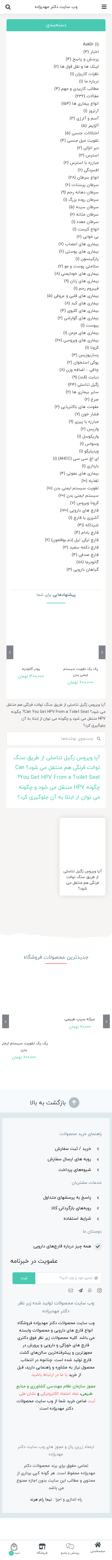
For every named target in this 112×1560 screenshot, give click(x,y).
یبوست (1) (90, 325)
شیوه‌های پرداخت (74, 1170)
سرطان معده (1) (85, 222)
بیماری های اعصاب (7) (78, 244)
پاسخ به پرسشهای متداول (67, 1198)
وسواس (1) (89, 444)
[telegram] (80, 1290)
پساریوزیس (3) (85, 355)
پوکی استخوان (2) (83, 362)
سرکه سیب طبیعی (79, 1019)
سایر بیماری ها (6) (82, 392)
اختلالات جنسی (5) (82, 133)
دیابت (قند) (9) (85, 377)
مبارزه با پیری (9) (84, 422)
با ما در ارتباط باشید (49, 1375)
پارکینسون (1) (87, 259)
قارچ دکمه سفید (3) (81, 547)
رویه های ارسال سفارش (69, 1159)
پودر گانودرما (31, 669)
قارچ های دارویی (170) (79, 510)
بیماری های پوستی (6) (79, 252)
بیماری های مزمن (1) (81, 333)
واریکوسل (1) (88, 436)
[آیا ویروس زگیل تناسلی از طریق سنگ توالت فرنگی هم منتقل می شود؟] (82, 841)
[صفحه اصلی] (98, 1549)
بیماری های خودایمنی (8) (77, 274)
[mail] (71, 1290)
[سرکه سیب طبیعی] (80, 996)
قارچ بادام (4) (86, 533)
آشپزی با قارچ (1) (84, 518)
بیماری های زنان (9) (81, 281)
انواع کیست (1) (86, 229)
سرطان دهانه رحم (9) (80, 192)
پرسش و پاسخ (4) (82, 59)
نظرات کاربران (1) (84, 74)
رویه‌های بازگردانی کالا (71, 1208)
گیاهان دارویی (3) (83, 570)
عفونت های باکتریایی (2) (77, 407)
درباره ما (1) (89, 81)
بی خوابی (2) (88, 237)
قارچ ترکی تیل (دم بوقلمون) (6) (72, 540)
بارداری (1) (90, 466)
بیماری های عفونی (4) (79, 473)
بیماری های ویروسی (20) (77, 340)
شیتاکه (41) (88, 525)
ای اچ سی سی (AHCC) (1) (76, 459)
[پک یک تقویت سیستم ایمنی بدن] (80, 639)
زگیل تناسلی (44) (83, 385)
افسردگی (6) (88, 170)
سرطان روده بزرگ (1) (81, 200)
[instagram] (99, 1290)
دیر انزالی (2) (88, 148)
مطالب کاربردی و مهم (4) (76, 89)
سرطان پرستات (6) (82, 185)
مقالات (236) (87, 96)
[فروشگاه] (42, 1549)
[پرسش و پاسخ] (70, 1549)
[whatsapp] (90, 1290)
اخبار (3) (91, 52)
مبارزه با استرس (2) (81, 163)
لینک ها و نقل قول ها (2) (76, 67)
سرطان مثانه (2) (84, 215)
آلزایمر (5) (90, 126)
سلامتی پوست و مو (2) (78, 266)
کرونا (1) (92, 348)
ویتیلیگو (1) (89, 451)
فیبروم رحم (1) (86, 289)
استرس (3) (89, 155)
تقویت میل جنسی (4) (79, 141)
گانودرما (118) (87, 562)
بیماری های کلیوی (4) (79, 311)
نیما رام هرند (41, 1499)
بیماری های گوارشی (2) (78, 318)
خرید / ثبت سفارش (73, 1149)
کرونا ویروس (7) (84, 503)
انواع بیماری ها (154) (80, 104)
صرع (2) (92, 399)
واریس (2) (90, 429)
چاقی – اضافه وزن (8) (79, 370)
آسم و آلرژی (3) (84, 118)
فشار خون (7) (87, 414)
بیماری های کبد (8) (82, 303)
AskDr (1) (91, 44)
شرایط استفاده (77, 1219)
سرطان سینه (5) (84, 207)
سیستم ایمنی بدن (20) (78, 496)
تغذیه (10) (90, 481)
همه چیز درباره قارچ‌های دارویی (62, 1246)
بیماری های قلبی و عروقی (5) (73, 296)
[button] (8, 7)
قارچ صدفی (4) (85, 555)
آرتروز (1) (91, 111)
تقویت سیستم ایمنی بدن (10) (73, 488)
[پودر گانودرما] (31, 639)
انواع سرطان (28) (84, 178)
